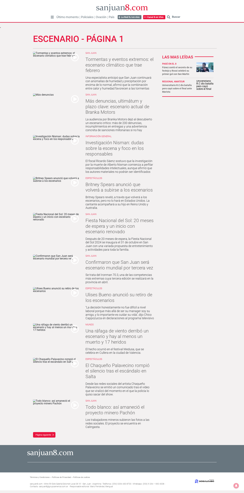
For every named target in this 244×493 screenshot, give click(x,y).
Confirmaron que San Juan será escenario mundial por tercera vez (119, 265)
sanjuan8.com (36, 484)
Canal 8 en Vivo (155, 17)
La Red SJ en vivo (130, 17)
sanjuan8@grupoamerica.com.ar (53, 486)
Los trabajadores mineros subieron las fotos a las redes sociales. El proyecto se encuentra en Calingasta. (117, 423)
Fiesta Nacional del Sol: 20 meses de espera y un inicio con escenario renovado (119, 226)
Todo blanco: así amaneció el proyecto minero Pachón (114, 409)
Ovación (101, 17)
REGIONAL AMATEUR (173, 81)
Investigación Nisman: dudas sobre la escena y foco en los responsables (114, 148)
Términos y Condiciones (40, 477)
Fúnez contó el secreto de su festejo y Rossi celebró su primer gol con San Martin (177, 70)
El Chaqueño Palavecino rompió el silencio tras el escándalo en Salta (117, 371)
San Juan (90, 53)
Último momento (67, 17)
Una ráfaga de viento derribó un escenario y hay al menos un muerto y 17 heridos (117, 336)
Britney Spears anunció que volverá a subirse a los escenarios (119, 187)
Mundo (89, 324)
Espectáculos (93, 178)
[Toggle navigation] (52, 17)
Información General (98, 136)
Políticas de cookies (81, 477)
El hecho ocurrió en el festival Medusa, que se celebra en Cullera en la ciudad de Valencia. (114, 351)
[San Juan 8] (50, 456)
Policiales (87, 17)
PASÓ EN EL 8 (169, 63)
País (111, 17)
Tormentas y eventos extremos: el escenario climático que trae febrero (119, 65)
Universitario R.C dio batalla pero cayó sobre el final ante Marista (177, 88)
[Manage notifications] (236, 485)
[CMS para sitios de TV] (193, 481)
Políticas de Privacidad (61, 477)
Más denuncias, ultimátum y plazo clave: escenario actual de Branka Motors (117, 106)
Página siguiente (43, 435)
